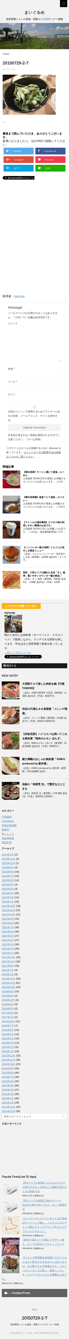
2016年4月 (8, 1038)
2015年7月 (8, 1077)
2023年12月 (8, 858)
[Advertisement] (31, 212)
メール (12, 381)
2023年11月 (8, 863)
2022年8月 (8, 923)
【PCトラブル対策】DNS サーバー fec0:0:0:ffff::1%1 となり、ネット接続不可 (44, 1205)
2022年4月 (8, 940)
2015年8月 (8, 1072)
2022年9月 (8, 918)
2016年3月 (8, 1042)
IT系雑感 (7, 816)
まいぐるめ (34, 12)
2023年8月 (8, 871)
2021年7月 (8, 970)
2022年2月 (8, 948)
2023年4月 (8, 888)
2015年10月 (8, 1064)
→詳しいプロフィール (17, 652)
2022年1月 (8, 953)
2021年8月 (8, 965)
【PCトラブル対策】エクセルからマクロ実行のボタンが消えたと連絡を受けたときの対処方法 (44, 1187)
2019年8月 (8, 991)
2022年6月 (8, 931)
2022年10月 (8, 914)
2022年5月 (8, 935)
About (34, 1309)
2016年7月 (8, 1025)
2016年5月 (8, 1034)
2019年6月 (8, 995)
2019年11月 (8, 982)
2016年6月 (8, 1029)
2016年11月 (8, 1021)
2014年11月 (8, 1111)
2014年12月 (8, 1106)
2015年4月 (8, 1089)
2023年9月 (8, 867)
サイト (11, 394)
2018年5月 (8, 1008)
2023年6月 (8, 880)
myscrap (19, 296)
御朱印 (5, 829)
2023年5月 (8, 884)
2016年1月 (8, 1051)
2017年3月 (8, 1012)
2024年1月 (8, 854)
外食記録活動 (9, 825)
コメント (13, 323)
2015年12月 (8, 1055)
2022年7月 (8, 927)
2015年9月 (8, 1068)
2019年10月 (8, 987)
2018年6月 (8, 1004)
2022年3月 (8, 944)
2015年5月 (8, 1085)
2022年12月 (8, 905)
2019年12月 (8, 978)
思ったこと (8, 834)
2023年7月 (8, 876)
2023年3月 (8, 893)
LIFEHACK (8, 821)
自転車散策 (8, 838)
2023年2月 (8, 897)
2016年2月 (8, 1047)
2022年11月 (8, 910)
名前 (11, 368)
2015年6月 (8, 1081)
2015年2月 (8, 1098)
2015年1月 (8, 1102)
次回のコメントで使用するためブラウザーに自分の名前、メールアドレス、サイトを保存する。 (34, 416)
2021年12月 (8, 957)
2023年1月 (8, 901)
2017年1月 (8, 1017)
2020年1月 (8, 974)
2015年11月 (8, 1059)
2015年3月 (8, 1094)
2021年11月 (8, 961)
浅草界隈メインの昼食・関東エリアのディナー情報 (34, 1324)
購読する (11, 665)
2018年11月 (8, 1000)
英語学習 (7, 842)
